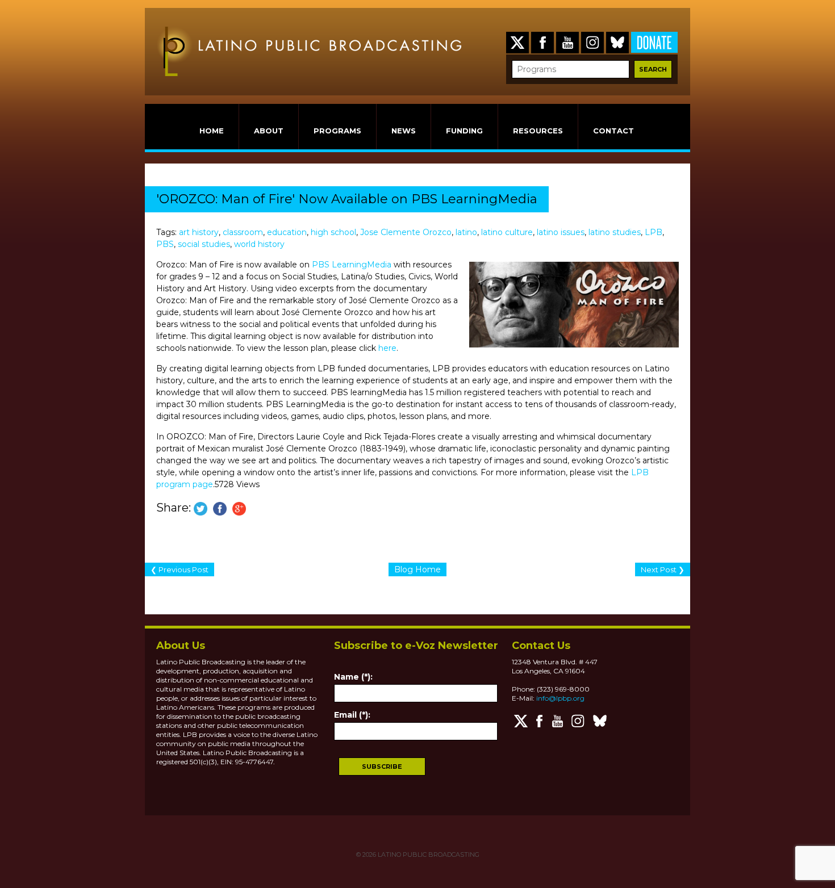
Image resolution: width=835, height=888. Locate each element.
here (387, 348)
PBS (165, 244)
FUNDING (464, 130)
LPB (653, 232)
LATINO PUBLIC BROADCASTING (427, 854)
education (287, 232)
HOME (211, 130)
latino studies (614, 232)
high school (333, 232)
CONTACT (613, 130)
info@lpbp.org (560, 698)
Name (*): (353, 677)
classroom (243, 232)
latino (466, 232)
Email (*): (352, 715)
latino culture (507, 232)
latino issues (560, 232)
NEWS (403, 130)
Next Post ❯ (662, 569)
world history (259, 244)
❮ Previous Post (179, 569)
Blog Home (417, 569)
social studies (204, 244)
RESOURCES (538, 130)
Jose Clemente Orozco (406, 232)
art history (199, 232)
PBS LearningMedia (351, 264)
